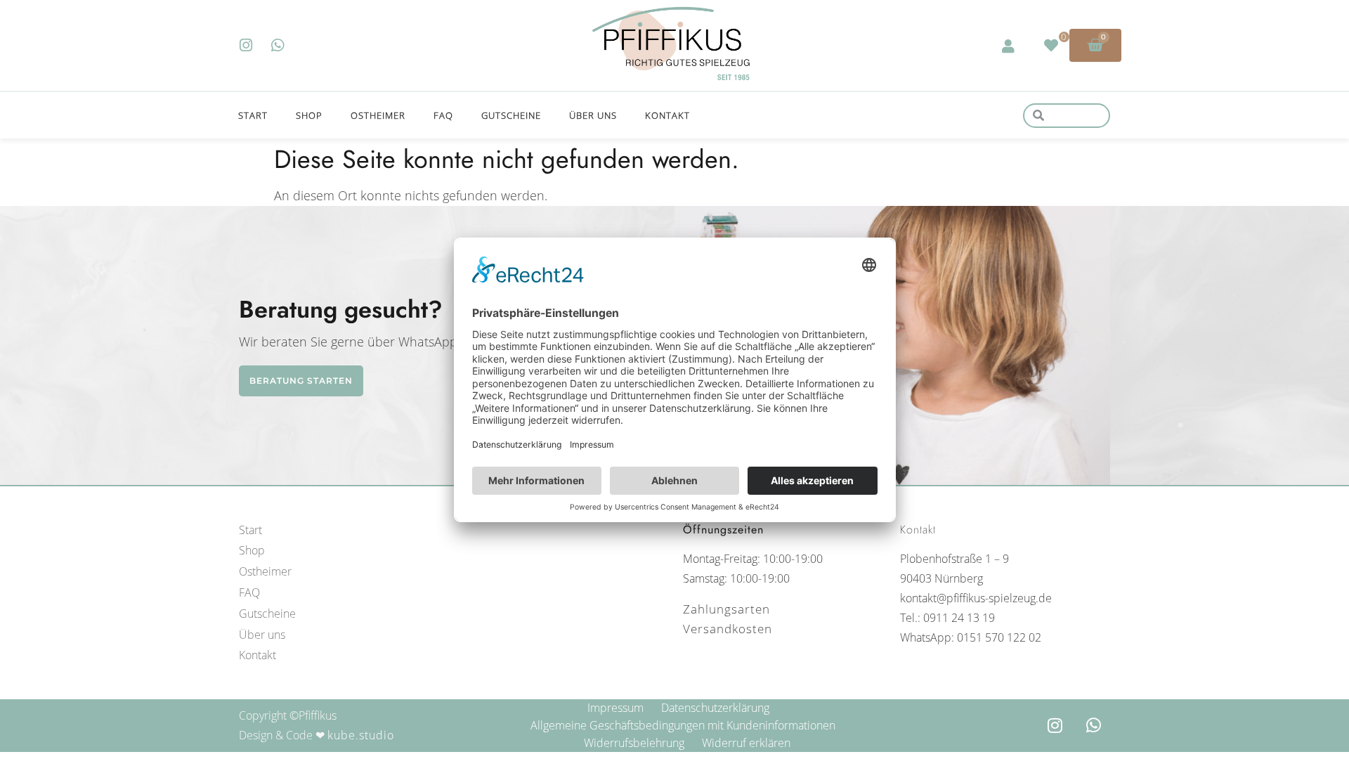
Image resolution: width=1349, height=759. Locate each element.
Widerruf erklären (746, 743)
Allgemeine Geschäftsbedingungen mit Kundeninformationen (682, 725)
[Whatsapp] (278, 45)
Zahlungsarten (726, 609)
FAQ (443, 115)
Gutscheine (511, 115)
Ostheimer (378, 115)
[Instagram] (246, 45)
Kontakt (667, 115)
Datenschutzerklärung (715, 707)
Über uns (593, 115)
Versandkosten (727, 629)
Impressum (615, 707)
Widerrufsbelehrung (634, 743)
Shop (309, 115)
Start (253, 115)
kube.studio (360, 735)
